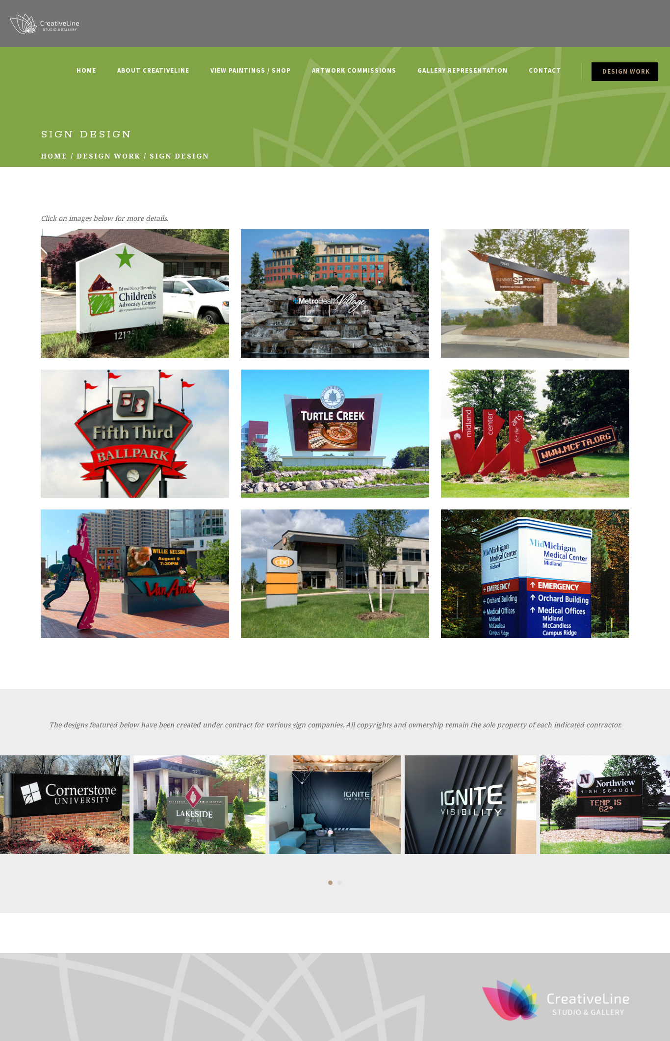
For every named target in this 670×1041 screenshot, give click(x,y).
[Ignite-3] (470, 804)
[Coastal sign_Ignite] (335, 804)
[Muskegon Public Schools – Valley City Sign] (199, 804)
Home (54, 155)
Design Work (109, 155)
